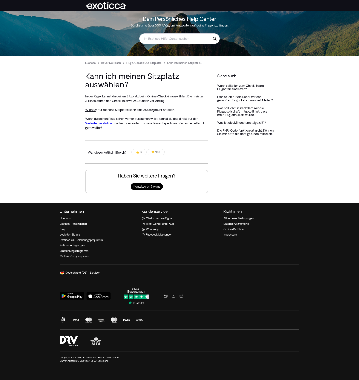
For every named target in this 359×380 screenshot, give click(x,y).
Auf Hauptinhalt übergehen (18, 2)
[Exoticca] (106, 5)
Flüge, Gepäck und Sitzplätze (144, 62)
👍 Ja (139, 152)
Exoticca (90, 62)
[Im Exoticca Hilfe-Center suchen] (214, 38)
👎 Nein (155, 152)
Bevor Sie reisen (111, 62)
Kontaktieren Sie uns (147, 186)
